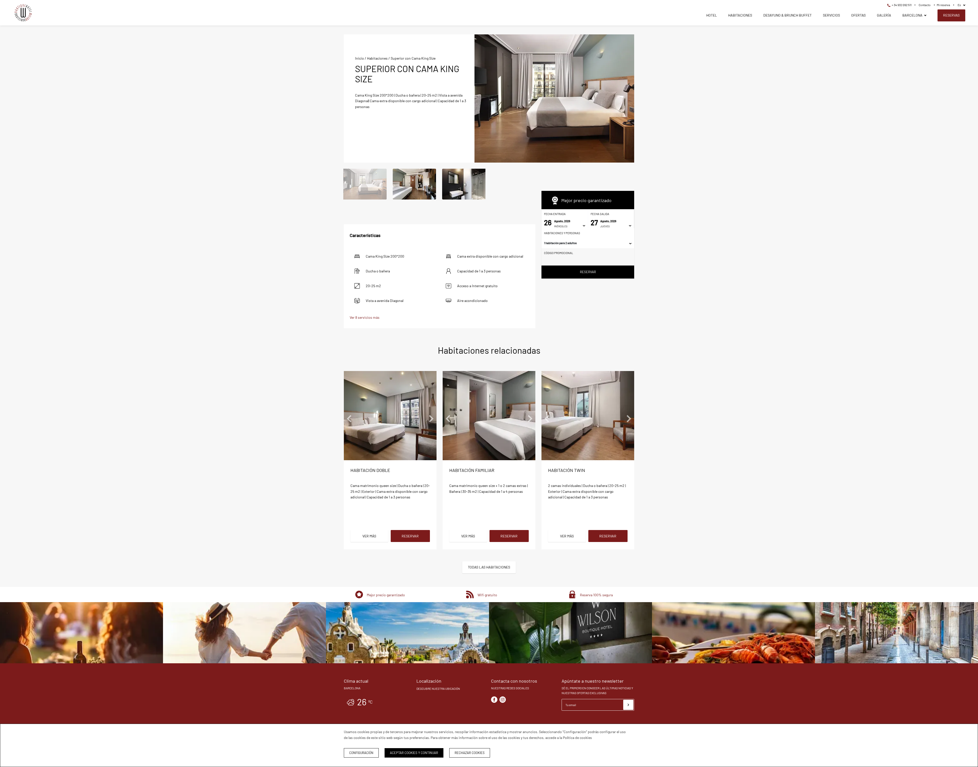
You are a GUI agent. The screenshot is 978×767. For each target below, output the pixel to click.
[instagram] (502, 699)
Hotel (711, 15)
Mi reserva (943, 5)
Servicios (831, 15)
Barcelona (912, 15)
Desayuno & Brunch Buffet (787, 15)
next (626, 98)
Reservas (951, 15)
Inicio (359, 58)
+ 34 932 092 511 (901, 5)
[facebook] (494, 699)
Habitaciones (740, 15)
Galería (884, 15)
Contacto (925, 5)
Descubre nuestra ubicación (438, 688)
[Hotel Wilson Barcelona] (23, 13)
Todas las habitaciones (489, 567)
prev (482, 98)
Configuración (361, 753)
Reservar (588, 272)
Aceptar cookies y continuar (414, 753)
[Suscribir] (628, 705)
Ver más (369, 536)
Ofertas (858, 15)
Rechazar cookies (470, 753)
